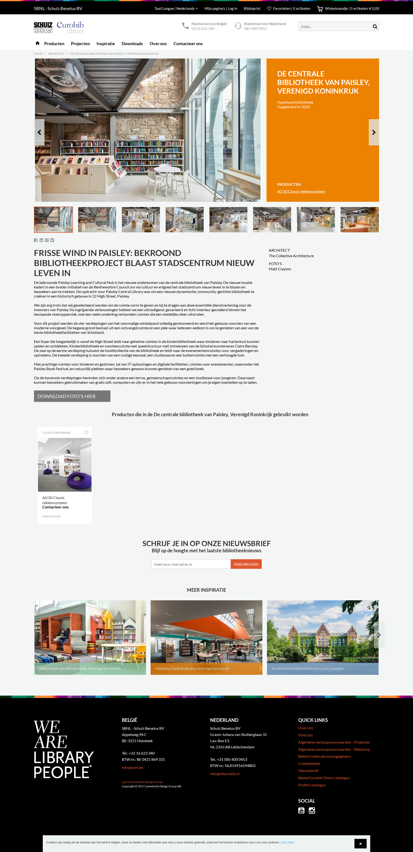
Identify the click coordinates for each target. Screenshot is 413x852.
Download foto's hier (67, 396)
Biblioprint (252, 8)
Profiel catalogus (312, 785)
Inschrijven (246, 564)
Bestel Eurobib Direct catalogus (324, 777)
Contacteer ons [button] (188, 43)
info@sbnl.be (132, 767)
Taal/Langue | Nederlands (174, 8)
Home (38, 53)
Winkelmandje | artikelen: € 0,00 (351, 8)
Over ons (305, 727)
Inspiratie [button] (106, 43)
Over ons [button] (158, 43)
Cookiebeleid (309, 763)
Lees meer (287, 842)
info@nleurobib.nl (224, 773)
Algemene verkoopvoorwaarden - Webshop (334, 749)
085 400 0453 (255, 28)
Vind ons (305, 735)
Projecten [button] (80, 43)
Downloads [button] (132, 43)
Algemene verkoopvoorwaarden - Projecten (334, 742)
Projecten (56, 53)
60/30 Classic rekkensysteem (301, 191)
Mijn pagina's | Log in (221, 8)
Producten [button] (54, 43)
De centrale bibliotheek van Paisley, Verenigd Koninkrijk (114, 53)
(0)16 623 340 (203, 28)
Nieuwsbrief (308, 770)
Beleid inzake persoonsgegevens (324, 756)
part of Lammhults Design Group (142, 782)
